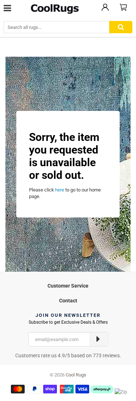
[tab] (68, 284)
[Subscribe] (98, 339)
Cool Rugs (76, 375)
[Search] (120, 27)
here (59, 190)
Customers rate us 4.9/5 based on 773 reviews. (68, 355)
